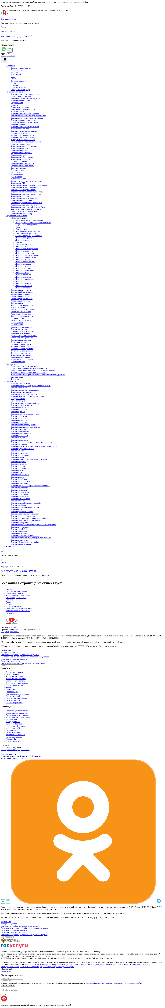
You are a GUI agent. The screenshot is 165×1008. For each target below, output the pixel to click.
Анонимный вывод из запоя (22, 135)
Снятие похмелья (18, 362)
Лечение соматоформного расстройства (27, 503)
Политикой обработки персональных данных (53, 964)
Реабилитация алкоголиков (22, 96)
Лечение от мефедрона (24, 270)
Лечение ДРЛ (16, 509)
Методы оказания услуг (20, 90)
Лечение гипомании (19, 444)
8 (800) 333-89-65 (8, 36)
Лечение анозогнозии (20, 540)
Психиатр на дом (18, 401)
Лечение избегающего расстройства (25, 514)
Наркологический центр (21, 344)
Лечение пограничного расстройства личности (30, 486)
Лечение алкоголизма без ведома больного (28, 116)
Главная (9, 589)
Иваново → (14, 632)
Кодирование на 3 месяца (21, 200)
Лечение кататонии (19, 420)
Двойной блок (16, 172)
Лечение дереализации (20, 455)
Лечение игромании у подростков (25, 390)
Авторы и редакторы (9, 652)
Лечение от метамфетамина (26, 255)
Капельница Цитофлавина (21, 299)
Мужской (14, 105)
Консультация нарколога (25, 233)
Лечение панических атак (21, 405)
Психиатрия (11, 381)
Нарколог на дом (18, 318)
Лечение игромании (19, 329)
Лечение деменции (18, 429)
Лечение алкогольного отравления (25, 127)
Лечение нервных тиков (21, 481)
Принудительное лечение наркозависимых (33, 223)
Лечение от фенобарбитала (26, 249)
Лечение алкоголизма (15, 92)
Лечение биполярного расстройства (25, 414)
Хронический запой (19, 111)
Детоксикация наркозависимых (28, 231)
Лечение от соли (22, 273)
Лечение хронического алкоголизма (25, 98)
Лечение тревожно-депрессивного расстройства (30, 459)
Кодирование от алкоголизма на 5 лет (26, 187)
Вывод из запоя (12, 674)
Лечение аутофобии (19, 533)
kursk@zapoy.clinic (8, 758)
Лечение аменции (18, 438)
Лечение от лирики (23, 264)
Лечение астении (18, 466)
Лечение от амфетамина (25, 262)
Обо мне (9, 600)
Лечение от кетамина (24, 251)
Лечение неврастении (20, 407)
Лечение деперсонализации (22, 512)
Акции (13, 83)
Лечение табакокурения (20, 357)
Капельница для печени (20, 301)
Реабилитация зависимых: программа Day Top (30, 368)
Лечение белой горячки (20, 479)
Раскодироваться (17, 174)
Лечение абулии (17, 457)
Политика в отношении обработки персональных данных (25, 657)
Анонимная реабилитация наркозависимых (29, 373)
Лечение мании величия (21, 544)
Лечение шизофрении (20, 475)
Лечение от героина (23, 260)
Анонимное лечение (19, 133)
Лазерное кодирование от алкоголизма (26, 181)
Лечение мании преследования (23, 425)
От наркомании (17, 377)
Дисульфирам (16, 177)
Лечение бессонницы (19, 468)
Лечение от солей (13, 696)
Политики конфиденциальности (19, 608)
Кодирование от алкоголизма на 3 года (27, 192)
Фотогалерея (16, 74)
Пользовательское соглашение (13, 661)
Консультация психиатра (21, 312)
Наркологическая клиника (21, 327)
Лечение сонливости (19, 436)
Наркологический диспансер (22, 349)
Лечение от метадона (24, 246)
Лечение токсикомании (20, 333)
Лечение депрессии (19, 409)
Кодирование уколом (19, 150)
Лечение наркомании (19, 218)
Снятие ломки (21, 229)
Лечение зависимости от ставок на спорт (27, 396)
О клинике (10, 66)
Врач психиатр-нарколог (21, 68)
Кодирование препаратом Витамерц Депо (28, 207)
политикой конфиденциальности (99, 983)
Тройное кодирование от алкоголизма (26, 203)
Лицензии (15, 72)
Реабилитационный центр (16, 598)
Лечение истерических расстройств (25, 427)
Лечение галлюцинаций (21, 431)
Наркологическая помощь (16, 216)
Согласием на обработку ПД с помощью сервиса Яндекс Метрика (47, 967)
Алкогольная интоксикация (22, 351)
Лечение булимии (18, 412)
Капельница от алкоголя (21, 340)
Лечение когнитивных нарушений (25, 536)
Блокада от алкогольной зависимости (26, 209)
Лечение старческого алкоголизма (25, 114)
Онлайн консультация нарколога (28, 236)
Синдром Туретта (18, 399)
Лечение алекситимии (20, 453)
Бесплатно (19, 242)
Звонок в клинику (8, 754)
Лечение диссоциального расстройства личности (31, 538)
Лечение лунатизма (19, 490)
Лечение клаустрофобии (21, 433)
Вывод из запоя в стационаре (23, 140)
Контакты (10, 546)
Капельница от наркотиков (22, 338)
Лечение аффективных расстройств (25, 542)
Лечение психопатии (19, 488)
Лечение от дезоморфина (25, 257)
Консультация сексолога (21, 307)
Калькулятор (6, 971)
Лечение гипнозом (23, 268)
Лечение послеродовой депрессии (25, 507)
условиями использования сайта (128, 983)
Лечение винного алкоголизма (23, 120)
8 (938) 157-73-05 (22, 36)
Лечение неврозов (18, 462)
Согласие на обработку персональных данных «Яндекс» (24, 663)
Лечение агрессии (18, 501)
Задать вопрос (7, 45)
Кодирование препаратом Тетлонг (25, 205)
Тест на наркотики (23, 244)
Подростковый (17, 103)
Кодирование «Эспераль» (21, 153)
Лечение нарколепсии (20, 492)
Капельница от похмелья (21, 290)
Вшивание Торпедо (14, 724)
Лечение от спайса (23, 275)
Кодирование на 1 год (20, 196)
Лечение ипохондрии (19, 440)
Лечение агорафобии (19, 483)
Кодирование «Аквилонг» (21, 155)
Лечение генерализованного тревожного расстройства (33, 525)
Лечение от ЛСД (22, 281)
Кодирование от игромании (22, 392)
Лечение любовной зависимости (24, 516)
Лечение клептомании (20, 464)
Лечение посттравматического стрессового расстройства (34, 446)
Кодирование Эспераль (15, 726)
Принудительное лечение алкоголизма (26, 142)
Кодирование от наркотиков (27, 225)
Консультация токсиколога (22, 305)
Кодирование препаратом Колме (24, 198)
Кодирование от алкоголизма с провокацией (29, 185)
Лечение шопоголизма (20, 496)
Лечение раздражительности (22, 449)
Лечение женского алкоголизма (24, 131)
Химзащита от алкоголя (20, 179)
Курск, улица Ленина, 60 (30, 756)
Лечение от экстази (23, 277)
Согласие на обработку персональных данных (20, 655)
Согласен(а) (6, 969)
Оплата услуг (16, 85)
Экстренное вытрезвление (21, 353)
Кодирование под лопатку (21, 214)
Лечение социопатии (19, 423)
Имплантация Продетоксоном (23, 190)
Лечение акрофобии (19, 529)
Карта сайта (6, 650)
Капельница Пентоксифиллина (23, 294)
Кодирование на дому (20, 148)
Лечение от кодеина (23, 240)
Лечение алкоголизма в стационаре (25, 94)
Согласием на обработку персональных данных (92, 964)
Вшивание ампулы (18, 168)
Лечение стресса (17, 477)
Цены (13, 77)
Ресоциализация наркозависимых (24, 211)
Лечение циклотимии (20, 531)
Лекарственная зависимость (22, 359)
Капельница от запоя (19, 303)
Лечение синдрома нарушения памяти (26, 520)
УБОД (18, 227)
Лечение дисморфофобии (21, 523)
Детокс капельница (19, 342)
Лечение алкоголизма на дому (23, 137)
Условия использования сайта (18, 611)
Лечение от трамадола (24, 253)
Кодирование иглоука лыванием (24, 146)
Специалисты (16, 70)
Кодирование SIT (18, 183)
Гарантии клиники (18, 87)
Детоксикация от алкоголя (21, 320)
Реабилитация (11, 364)
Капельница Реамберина (21, 296)
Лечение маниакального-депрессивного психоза (30, 386)
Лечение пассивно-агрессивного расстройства (30, 518)
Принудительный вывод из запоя (24, 122)
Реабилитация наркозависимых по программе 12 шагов (33, 370)
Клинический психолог (20, 383)
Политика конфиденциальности (14, 659)
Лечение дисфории (18, 505)
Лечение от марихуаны (24, 238)
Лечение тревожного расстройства (25, 403)
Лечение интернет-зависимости (24, 394)
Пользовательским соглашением (126, 964)
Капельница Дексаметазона (22, 292)
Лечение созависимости (20, 499)
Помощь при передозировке (22, 331)
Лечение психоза (18, 451)
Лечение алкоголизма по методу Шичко (27, 118)
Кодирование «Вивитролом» (22, 157)
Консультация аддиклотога (22, 316)
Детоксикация (12, 692)
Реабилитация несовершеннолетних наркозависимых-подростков (38, 375)
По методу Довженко (19, 161)
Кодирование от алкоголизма (18, 144)
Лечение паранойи (18, 418)
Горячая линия (17, 325)
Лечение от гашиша (23, 286)
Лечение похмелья (18, 124)
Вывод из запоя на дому (20, 107)
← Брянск (5, 632)
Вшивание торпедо (18, 170)
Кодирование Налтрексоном (22, 166)
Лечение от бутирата (23, 283)
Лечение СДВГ (17, 473)
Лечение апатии (17, 470)
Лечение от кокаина (23, 266)
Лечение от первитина (24, 279)
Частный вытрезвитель (20, 129)
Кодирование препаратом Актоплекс (26, 194)
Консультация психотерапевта (23, 310)
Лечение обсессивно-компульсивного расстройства (32, 442)
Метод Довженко (13, 722)
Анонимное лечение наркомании (29, 220)
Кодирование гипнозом (20, 159)
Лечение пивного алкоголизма (23, 100)
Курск (3, 27)
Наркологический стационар (22, 346)
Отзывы (14, 79)
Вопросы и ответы (18, 81)
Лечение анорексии (19, 416)
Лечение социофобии (19, 494)
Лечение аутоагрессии (20, 527)
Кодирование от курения (21, 355)
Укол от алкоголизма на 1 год (23, 109)
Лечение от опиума (23, 288)
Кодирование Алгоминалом (22, 164)
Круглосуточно (17, 323)
